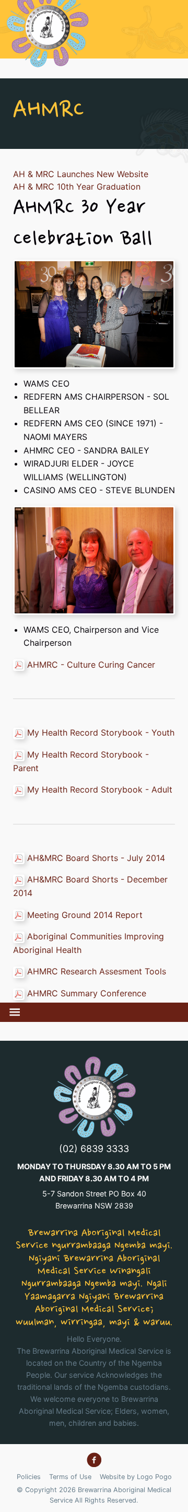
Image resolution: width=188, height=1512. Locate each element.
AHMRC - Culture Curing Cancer (91, 664)
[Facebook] (94, 1460)
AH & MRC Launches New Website (80, 174)
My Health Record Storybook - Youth (100, 732)
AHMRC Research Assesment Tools (96, 971)
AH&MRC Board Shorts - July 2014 (96, 858)
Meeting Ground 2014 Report (85, 915)
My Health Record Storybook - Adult (99, 789)
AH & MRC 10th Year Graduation (76, 186)
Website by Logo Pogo (136, 1477)
